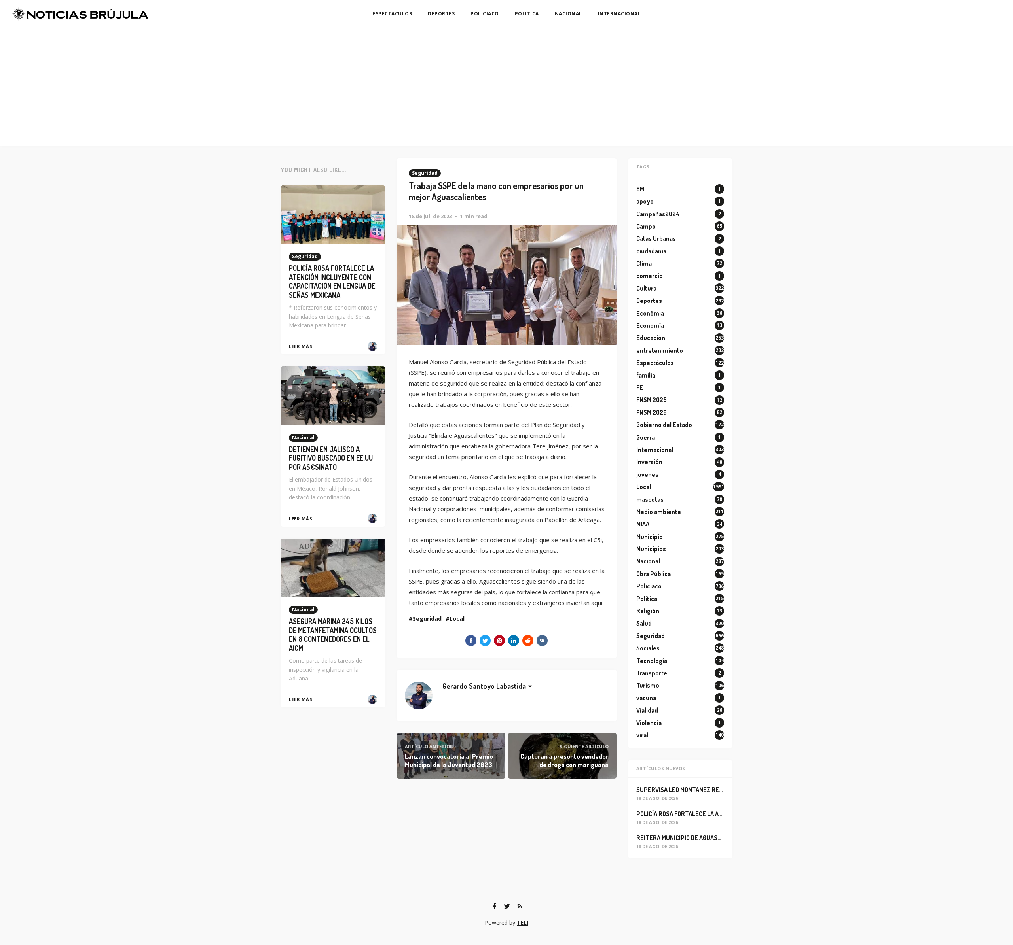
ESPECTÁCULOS (392, 13)
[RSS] (519, 906)
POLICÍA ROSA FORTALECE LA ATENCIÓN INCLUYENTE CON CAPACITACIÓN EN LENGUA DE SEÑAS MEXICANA (332, 281)
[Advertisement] (506, 87)
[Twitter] (507, 906)
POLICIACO (484, 13)
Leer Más (300, 346)
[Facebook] (494, 906)
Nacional (303, 437)
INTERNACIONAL (619, 13)
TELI (522, 922)
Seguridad (425, 173)
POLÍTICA (527, 13)
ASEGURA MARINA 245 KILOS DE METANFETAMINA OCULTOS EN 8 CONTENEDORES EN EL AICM (333, 634)
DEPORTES (441, 13)
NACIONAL (568, 13)
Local (457, 618)
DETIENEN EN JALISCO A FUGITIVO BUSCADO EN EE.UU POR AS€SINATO (331, 458)
